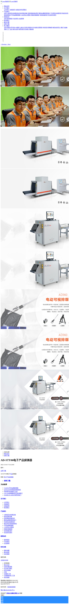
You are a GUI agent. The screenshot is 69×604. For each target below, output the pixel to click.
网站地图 (6, 550)
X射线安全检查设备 (10, 514)
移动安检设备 (8, 516)
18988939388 (4, 560)
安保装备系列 (8, 530)
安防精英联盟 (11, 587)
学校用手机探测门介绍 (11, 491)
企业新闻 (6, 543)
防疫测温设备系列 (9, 518)
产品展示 (3, 511)
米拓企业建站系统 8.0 (12, 593)
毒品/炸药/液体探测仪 (10, 523)
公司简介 (6, 502)
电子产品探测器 (8, 477)
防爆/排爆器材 (8, 529)
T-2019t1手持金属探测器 (11, 488)
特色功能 (3, 547)
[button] (4, 44)
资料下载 (6, 455)
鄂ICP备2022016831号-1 (8, 590)
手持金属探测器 (8, 525)
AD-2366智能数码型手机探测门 (13, 493)
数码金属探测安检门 (10, 520)
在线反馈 (6, 506)
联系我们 (6, 507)
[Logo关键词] (34, 1)
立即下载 (3, 470)
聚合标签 (6, 552)
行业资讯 (6, 541)
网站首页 (6, 6)
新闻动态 (3, 536)
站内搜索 (6, 554)
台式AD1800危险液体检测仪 (12, 489)
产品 (11, 474)
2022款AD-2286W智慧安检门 (12, 495)
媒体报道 (6, 539)
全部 (5, 13)
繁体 (2, 595)
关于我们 (3, 498)
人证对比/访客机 (9, 527)
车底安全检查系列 (9, 522)
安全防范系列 (8, 532)
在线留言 (6, 504)
